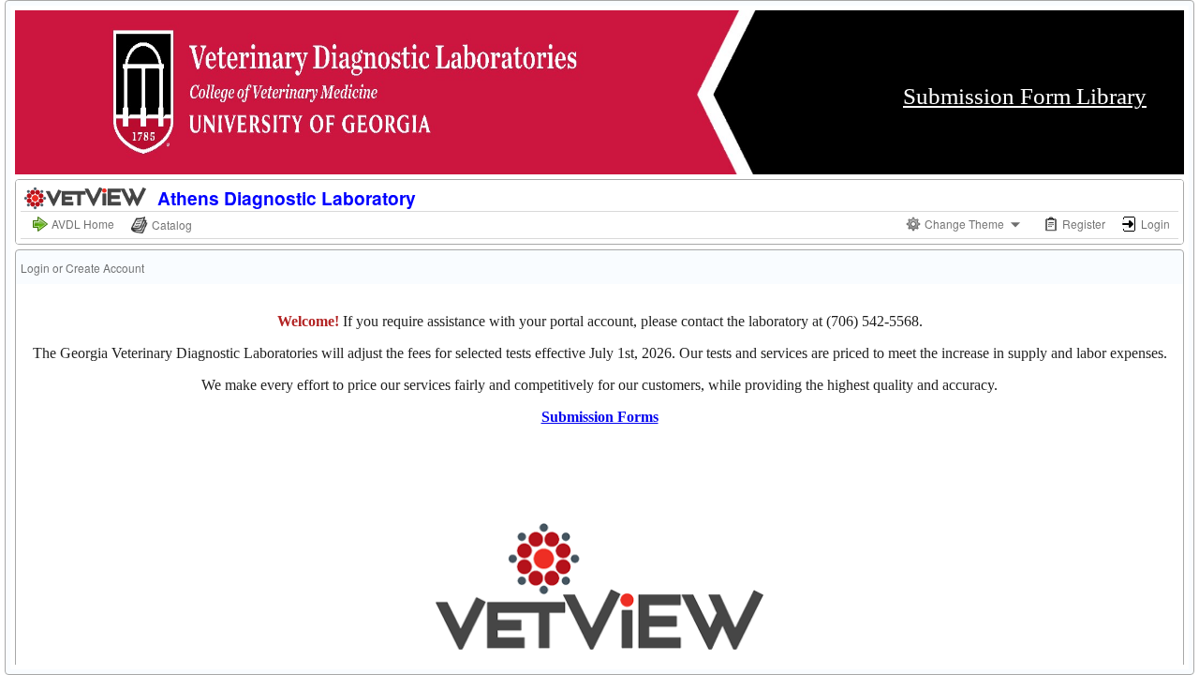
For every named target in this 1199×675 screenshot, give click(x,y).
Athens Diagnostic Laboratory (286, 198)
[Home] (87, 195)
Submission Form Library (1025, 96)
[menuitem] (73, 225)
